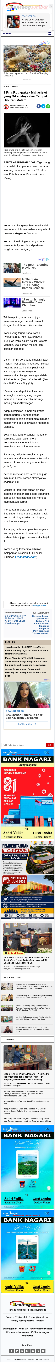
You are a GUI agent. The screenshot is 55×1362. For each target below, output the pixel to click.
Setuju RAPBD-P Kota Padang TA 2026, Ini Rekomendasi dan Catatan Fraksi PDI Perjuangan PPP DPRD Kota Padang (26, 1077)
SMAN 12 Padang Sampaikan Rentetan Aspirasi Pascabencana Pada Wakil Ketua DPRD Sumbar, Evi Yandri (33, 1008)
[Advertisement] (27, 204)
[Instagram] (27, 1351)
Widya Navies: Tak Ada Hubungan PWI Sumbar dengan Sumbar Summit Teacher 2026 (32, 1029)
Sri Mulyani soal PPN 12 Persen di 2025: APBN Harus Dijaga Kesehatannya (16, 620)
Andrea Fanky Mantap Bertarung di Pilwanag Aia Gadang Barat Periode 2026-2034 (26, 672)
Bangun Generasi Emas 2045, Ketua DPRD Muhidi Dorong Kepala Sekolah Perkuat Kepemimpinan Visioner (24, 1111)
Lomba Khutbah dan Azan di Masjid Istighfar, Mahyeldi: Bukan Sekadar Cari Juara (33, 1018)
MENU (7, 33)
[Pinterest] (22, 1351)
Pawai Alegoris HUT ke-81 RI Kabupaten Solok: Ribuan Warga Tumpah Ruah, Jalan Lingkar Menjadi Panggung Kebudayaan (26, 661)
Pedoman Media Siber (41, 1328)
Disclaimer (42, 1317)
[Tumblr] (38, 1351)
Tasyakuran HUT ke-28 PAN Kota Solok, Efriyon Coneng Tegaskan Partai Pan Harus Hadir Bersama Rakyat (26, 650)
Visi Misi (30, 1320)
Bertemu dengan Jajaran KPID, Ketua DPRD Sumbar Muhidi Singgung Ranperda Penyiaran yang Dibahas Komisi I (40, 625)
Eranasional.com (25, 557)
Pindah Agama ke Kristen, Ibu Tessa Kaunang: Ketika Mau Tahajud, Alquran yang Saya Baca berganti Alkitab (27, 1120)
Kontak (32, 1317)
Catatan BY (11, 1317)
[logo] (28, 1306)
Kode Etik (23, 1328)
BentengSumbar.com (26, 1359)
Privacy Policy (18, 1320)
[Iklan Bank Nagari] (27, 1209)
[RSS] (43, 1351)
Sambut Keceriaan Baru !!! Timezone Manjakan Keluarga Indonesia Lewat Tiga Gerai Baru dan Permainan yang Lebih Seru (24, 1093)
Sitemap (40, 1320)
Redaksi (23, 1317)
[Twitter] (17, 1351)
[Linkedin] (33, 1351)
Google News (39, 605)
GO (49, 745)
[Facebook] (11, 1351)
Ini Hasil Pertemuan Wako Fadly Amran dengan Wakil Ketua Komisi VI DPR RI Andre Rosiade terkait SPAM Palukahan (34, 986)
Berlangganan (10, 1328)
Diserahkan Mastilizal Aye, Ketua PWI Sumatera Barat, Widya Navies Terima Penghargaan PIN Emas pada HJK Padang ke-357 (26, 960)
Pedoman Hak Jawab (18, 1332)
